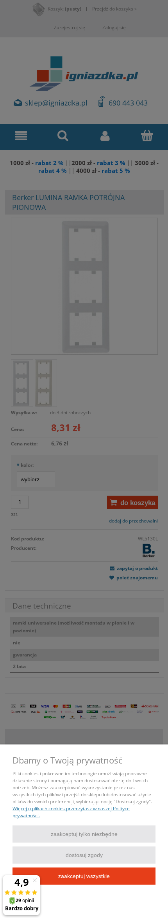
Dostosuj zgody (84, 855)
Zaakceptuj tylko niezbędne (84, 834)
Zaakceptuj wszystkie (84, 876)
